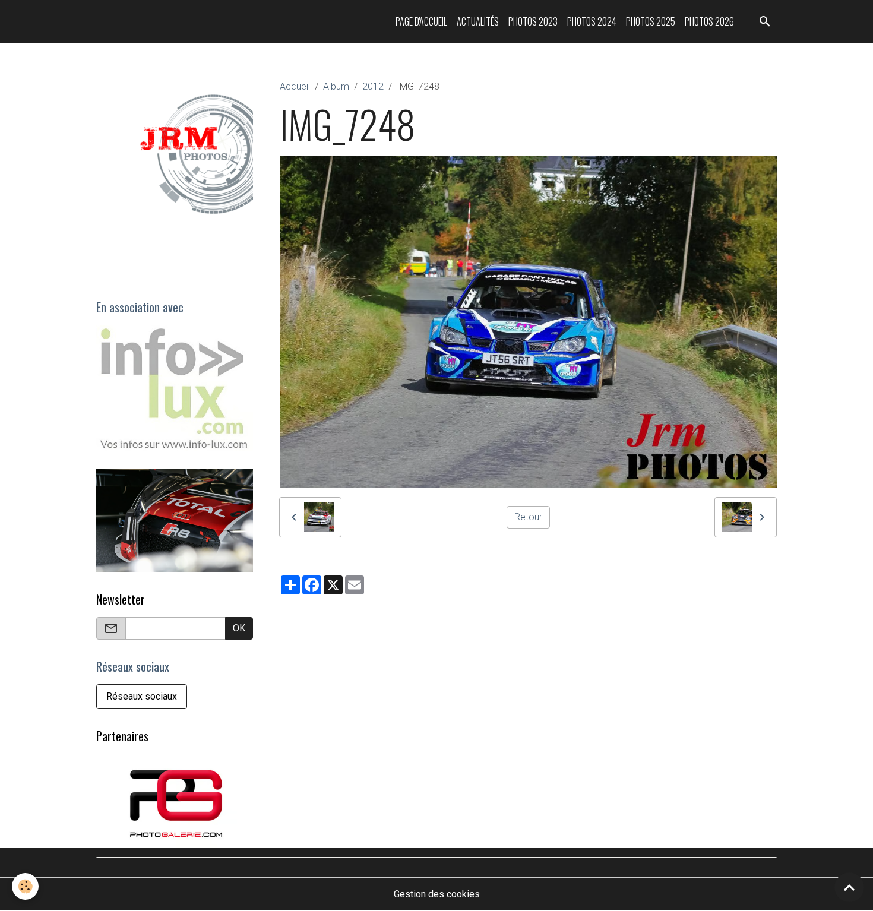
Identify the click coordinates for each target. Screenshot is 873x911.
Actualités (478, 21)
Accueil (295, 86)
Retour (528, 517)
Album (336, 86)
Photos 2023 (533, 21)
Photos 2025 (650, 21)
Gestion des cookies (437, 894)
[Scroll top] (849, 887)
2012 (373, 86)
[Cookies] (25, 886)
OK (239, 628)
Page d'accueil (421, 21)
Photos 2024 (591, 21)
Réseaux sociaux (141, 696)
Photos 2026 (709, 21)
